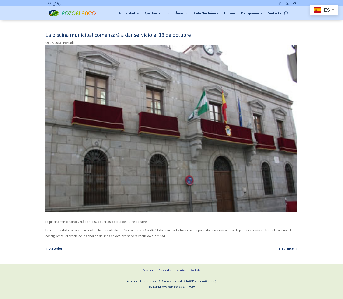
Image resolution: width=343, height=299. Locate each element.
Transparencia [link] (251, 13)
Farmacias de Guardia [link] (54, 5)
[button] (280, 3)
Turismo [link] (230, 13)
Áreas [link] (179, 13)
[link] (72, 16)
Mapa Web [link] (181, 270)
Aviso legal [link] (148, 270)
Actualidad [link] (127, 13)
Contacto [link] (59, 5)
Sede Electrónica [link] (205, 13)
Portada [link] (68, 43)
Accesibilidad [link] (165, 270)
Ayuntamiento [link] (155, 13)
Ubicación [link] (50, 5)
